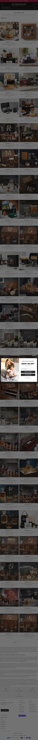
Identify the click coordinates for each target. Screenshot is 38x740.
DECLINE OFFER (28, 374)
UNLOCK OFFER (28, 372)
